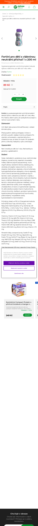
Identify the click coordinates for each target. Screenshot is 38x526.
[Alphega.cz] (19, 7)
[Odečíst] (15, 94)
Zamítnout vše (18, 273)
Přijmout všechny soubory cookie (19, 263)
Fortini (9, 72)
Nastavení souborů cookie (19, 268)
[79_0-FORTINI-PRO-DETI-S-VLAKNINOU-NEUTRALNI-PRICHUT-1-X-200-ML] (19, 37)
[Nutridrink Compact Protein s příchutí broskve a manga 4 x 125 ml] (19, 289)
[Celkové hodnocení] (18, 75)
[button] (2, 38)
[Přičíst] (23, 94)
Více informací (25, 3)
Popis (5, 107)
